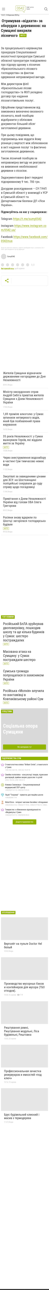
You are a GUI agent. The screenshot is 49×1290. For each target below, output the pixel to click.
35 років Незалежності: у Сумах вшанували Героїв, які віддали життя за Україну (23, 440)
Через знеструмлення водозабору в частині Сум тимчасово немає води (24, 461)
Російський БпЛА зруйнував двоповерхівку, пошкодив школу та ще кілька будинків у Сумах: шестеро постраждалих (23, 632)
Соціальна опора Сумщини (20, 729)
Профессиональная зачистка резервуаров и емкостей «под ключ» (23, 1074)
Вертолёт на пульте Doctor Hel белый (23, 945)
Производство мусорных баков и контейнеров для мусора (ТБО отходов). (24, 987)
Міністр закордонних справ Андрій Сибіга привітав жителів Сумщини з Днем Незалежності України (23, 397)
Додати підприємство (24, 822)
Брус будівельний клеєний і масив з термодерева (21, 1116)
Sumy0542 (11, 256)
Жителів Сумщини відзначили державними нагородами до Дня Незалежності (24, 376)
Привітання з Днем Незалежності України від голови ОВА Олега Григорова (24, 502)
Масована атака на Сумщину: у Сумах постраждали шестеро (19, 655)
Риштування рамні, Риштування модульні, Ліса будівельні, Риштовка (21, 1031)
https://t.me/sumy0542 (27, 219)
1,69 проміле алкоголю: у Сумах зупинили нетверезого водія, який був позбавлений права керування (23, 419)
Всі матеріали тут (24, 747)
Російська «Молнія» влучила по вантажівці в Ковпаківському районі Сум (23, 695)
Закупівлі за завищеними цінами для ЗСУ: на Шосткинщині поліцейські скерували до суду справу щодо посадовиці (24, 482)
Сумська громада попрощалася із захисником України (23, 675)
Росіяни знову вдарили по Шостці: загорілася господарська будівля (24, 521)
